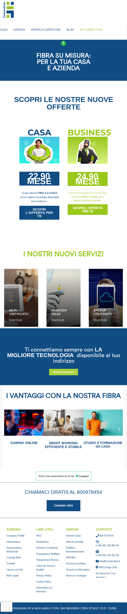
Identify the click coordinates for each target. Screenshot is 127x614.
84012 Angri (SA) (108, 567)
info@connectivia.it (110, 561)
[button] (39, 179)
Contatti (10, 563)
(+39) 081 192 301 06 (107, 555)
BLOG (70, 29)
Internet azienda (74, 541)
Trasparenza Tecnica (47, 559)
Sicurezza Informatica (78, 569)
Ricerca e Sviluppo (76, 575)
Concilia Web (13, 557)
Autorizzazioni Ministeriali (14, 549)
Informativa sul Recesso (44, 589)
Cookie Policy (43, 581)
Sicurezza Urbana (75, 563)
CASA (4, 29)
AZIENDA (19, 29)
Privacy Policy (44, 575)
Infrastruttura (13, 541)
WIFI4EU (71, 557)
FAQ (38, 535)
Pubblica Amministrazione (75, 549)
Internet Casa (73, 535)
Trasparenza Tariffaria (48, 553)
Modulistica (42, 541)
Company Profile (15, 535)
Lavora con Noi (14, 569)
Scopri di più (15, 320)
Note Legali (12, 575)
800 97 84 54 (106, 535)
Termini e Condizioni (47, 547)
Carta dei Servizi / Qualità (45, 567)
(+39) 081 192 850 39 (107, 545)
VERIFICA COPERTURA (46, 29)
